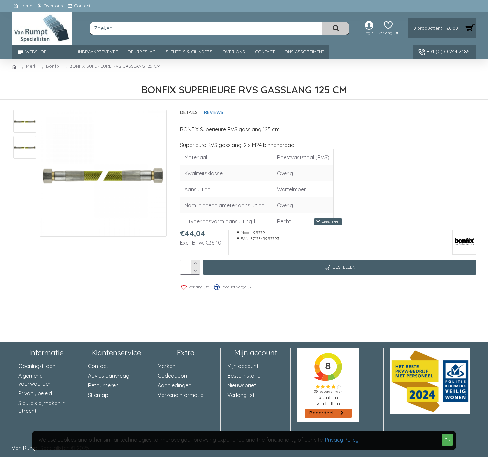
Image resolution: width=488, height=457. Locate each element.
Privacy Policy (342, 439)
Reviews (213, 112)
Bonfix (52, 66)
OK (447, 439)
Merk (31, 66)
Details (189, 112)
